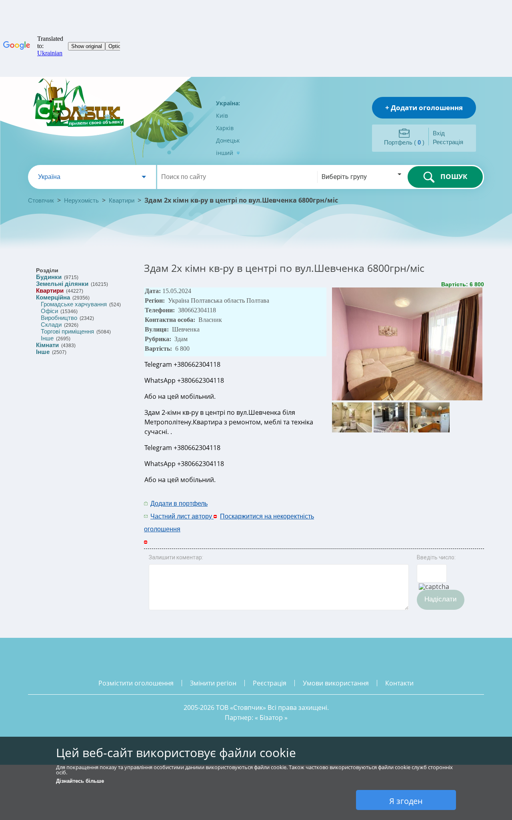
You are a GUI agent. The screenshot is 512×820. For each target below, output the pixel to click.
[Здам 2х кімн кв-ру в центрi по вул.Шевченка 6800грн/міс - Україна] (408, 398)
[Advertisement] (379, 509)
